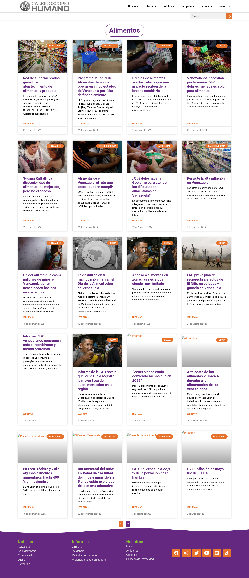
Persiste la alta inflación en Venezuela (206, 180)
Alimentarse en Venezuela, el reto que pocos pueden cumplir (95, 182)
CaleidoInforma (27, 551)
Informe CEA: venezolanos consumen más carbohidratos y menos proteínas (42, 342)
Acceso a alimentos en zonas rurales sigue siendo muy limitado (150, 279)
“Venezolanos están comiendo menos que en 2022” (151, 376)
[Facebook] (176, 553)
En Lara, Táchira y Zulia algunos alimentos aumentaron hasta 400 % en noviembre (41, 475)
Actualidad (24, 546)
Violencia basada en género (89, 559)
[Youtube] (206, 553)
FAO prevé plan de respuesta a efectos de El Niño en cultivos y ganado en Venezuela (205, 281)
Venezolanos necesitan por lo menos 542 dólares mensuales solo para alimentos (206, 84)
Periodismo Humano (84, 555)
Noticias (133, 6)
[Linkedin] (217, 553)
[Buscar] (229, 16)
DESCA (22, 559)
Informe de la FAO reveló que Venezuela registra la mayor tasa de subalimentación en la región (97, 380)
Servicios (206, 6)
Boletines (168, 6)
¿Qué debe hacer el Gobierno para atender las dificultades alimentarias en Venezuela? (150, 186)
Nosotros (224, 6)
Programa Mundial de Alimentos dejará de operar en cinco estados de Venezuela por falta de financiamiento (97, 86)
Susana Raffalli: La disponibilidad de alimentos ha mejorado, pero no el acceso (41, 184)
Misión (130, 546)
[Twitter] (196, 553)
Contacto (131, 554)
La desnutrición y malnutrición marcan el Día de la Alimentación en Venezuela (96, 281)
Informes (150, 6)
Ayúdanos (132, 550)
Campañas (187, 6)
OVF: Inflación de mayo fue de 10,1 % (205, 471)
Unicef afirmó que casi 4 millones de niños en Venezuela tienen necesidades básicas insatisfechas (42, 283)
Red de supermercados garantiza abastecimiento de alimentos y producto (41, 84)
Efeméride (24, 564)
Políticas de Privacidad (140, 559)
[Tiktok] (227, 553)
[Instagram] (186, 553)
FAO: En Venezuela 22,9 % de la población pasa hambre (151, 473)
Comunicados (26, 555)
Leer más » (28, 123)
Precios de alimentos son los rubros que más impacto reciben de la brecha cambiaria (151, 84)
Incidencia (78, 551)
